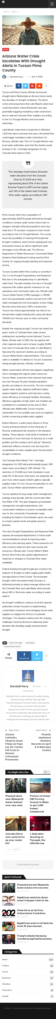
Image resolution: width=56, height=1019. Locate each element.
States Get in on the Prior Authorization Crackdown (31, 912)
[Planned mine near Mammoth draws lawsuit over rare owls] (15, 785)
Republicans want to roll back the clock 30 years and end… (35, 924)
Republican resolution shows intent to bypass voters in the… (33, 899)
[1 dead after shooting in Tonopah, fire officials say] (40, 823)
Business (6, 977)
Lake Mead (30, 643)
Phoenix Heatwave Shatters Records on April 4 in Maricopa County (41, 742)
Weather (6, 984)
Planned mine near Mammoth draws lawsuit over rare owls (33, 886)
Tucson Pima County (12, 646)
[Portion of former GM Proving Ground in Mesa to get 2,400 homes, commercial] (40, 785)
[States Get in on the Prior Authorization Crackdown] (8, 913)
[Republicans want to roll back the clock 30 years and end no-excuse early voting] (8, 926)
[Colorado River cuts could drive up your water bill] (15, 823)
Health (5, 996)
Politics (5, 965)
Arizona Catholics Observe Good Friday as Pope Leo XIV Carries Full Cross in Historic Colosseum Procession (14, 747)
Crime (5, 971)
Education (7, 990)
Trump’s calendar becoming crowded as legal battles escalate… (35, 937)
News (5, 49)
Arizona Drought (15, 643)
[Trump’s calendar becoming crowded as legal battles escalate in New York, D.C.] (8, 939)
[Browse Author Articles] (28, 676)
